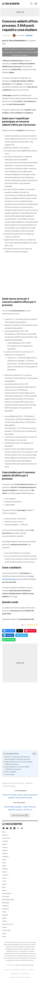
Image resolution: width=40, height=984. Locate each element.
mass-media (6, 930)
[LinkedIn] (14, 828)
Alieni (4, 887)
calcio (4, 936)
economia (5, 875)
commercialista (9, 786)
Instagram (5, 909)
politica (4, 844)
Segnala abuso (14, 973)
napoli (4, 859)
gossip (4, 918)
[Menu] (36, 3)
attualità (5, 841)
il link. (15, 596)
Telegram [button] (23, 635)
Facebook (5, 906)
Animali (4, 872)
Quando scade (9, 774)
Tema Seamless (11, 965)
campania (5, 856)
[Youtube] (7, 828)
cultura (4, 921)
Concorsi (29, 35)
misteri (4, 884)
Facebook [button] (10, 631)
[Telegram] (21, 828)
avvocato (29, 783)
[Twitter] (18, 828)
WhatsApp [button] (10, 640)
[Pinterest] (10, 828)
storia (4, 933)
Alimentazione (6, 893)
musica (4, 927)
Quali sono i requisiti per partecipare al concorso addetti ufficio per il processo (17, 758)
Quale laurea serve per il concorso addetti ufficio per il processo (18, 763)
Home (4, 832)
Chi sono (5, 835)
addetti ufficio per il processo (13, 783)
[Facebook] (3, 828)
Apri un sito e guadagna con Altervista (15, 969)
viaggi (4, 866)
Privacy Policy (25, 973)
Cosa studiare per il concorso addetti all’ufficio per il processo (17, 768)
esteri (4, 862)
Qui (3, 619)
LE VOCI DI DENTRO (10, 3)
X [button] (21, 631)
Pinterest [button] (31, 631)
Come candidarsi (10, 772)
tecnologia (5, 896)
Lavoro (4, 878)
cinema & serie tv (7, 924)
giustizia (5, 850)
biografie (5, 915)
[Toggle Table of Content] (33, 753)
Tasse (4, 881)
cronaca (4, 847)
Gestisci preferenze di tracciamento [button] (20, 977)
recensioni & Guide (8, 899)
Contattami (6, 838)
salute (4, 890)
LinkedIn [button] (9, 635)
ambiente (5, 869)
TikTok (4, 912)
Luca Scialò (20, 35)
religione (5, 853)
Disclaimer (31, 969)
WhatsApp (5, 902)
